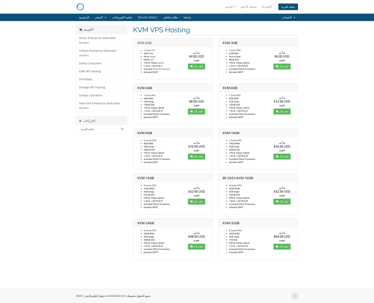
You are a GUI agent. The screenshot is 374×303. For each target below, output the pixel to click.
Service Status (147, 17)
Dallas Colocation (90, 63)
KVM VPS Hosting (90, 71)
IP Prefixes (85, 79)
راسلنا (187, 17)
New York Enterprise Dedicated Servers (99, 106)
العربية (229, 6)
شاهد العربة (288, 7)
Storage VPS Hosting (92, 87)
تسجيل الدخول (248, 6)
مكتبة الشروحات (122, 17)
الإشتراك (266, 6)
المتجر (99, 17)
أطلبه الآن (198, 66)
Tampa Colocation (90, 95)
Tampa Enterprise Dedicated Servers (97, 53)
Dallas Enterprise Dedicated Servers (97, 40)
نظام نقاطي (170, 17)
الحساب (287, 17)
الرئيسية (84, 17)
